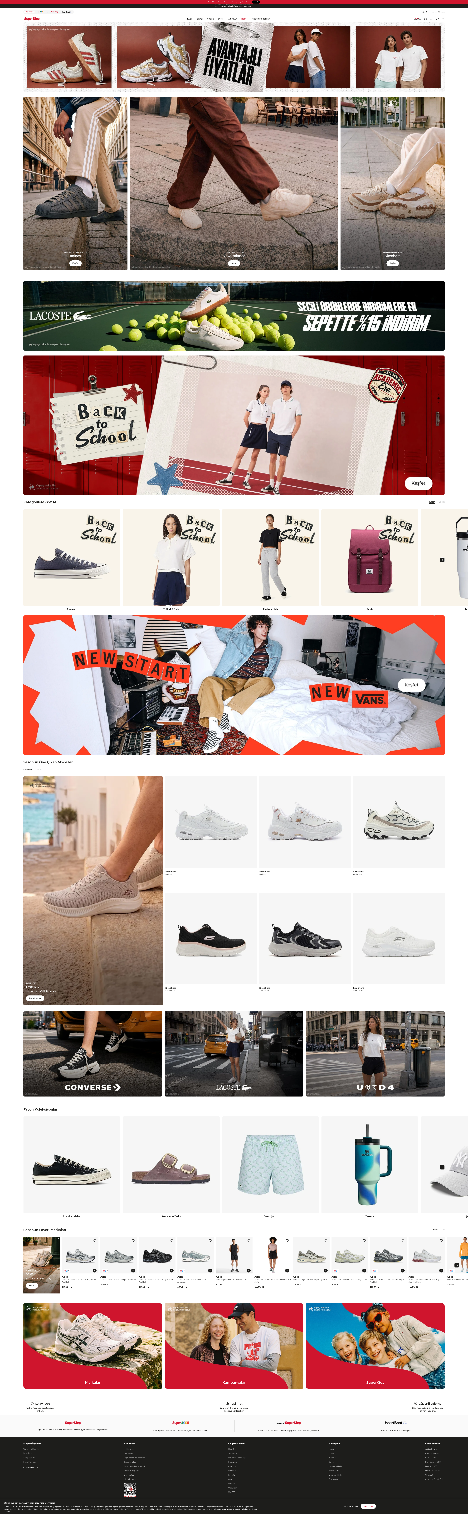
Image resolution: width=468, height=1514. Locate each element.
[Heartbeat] (67, 12)
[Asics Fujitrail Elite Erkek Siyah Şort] (234, 1255)
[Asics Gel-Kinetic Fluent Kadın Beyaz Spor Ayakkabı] (427, 1255)
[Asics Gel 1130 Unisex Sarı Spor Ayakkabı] (350, 1255)
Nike (38, 769)
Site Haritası (129, 1475)
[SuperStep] (29, 12)
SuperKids (232, 1453)
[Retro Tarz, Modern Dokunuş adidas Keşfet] (75, 269)
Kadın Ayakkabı (335, 1466)
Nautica (231, 1484)
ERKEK (200, 19)
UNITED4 (232, 1492)
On (443, 1229)
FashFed (232, 1471)
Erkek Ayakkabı (335, 1475)
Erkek (442, 502)
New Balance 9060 (433, 1462)
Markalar (332, 1458)
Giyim (331, 1462)
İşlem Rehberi (130, 1479)
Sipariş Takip (30, 1467)
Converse (232, 1466)
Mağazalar (424, 12)
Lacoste (231, 1475)
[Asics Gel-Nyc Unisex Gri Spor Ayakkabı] (311, 1255)
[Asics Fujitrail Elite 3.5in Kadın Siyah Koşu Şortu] (272, 1255)
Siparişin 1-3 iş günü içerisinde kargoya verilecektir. (234, 6)
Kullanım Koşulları (131, 1471)
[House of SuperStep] (52, 12)
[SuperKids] (40, 12)
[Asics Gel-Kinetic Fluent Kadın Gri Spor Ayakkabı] (388, 1255)
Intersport (232, 1462)
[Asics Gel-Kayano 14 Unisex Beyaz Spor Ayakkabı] (80, 1255)
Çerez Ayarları (130, 1462)
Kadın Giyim (334, 1471)
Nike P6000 (430, 1458)
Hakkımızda (129, 1449)
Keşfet (75, 263)
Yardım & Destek (438, 12)
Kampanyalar (28, 1458)
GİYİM (220, 19)
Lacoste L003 (431, 1466)
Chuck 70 (429, 1475)
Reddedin (75, 1509)
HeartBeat (232, 1449)
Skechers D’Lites (432, 1471)
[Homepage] (33, 19)
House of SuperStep (237, 1458)
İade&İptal (27, 1453)
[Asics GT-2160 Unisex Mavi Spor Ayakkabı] (195, 1255)
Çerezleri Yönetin (350, 1506)
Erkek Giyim (334, 1479)
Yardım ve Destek (31, 1449)
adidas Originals (431, 1449)
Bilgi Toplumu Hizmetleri (134, 1458)
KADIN (190, 19)
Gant (230, 1479)
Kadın (331, 1449)
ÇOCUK (210, 19)
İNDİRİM (244, 19)
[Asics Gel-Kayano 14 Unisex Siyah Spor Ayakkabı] (157, 1255)
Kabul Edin (368, 1506)
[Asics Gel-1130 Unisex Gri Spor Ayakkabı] (118, 1255)
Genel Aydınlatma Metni (134, 1466)
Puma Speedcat (432, 1453)
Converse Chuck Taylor (435, 1479)
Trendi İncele (35, 998)
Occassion (232, 1488)
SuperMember (29, 1462)
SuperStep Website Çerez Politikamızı (234, 1509)
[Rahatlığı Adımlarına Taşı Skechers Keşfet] (393, 269)
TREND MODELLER (261, 19)
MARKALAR (232, 19)
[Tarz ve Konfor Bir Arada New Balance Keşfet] (234, 269)
